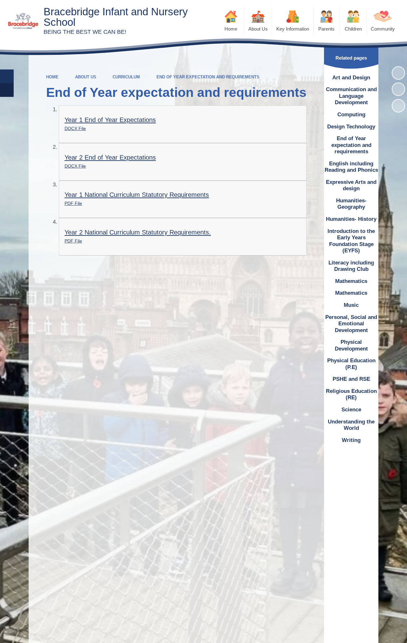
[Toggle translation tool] (7, 90)
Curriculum (126, 77)
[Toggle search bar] (7, 76)
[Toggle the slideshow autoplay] (398, 73)
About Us (85, 77)
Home (52, 77)
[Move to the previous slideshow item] (398, 89)
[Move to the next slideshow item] (398, 105)
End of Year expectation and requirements (207, 77)
